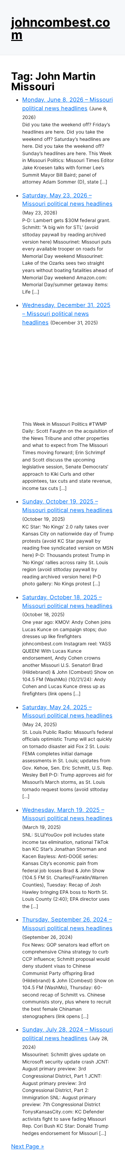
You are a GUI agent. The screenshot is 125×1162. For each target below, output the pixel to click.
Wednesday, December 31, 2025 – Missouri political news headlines (66, 313)
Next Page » (27, 1146)
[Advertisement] (68, 373)
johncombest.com (60, 28)
